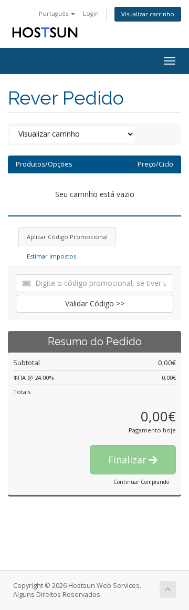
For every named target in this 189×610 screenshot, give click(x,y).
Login (91, 13)
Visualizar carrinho (147, 14)
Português (54, 13)
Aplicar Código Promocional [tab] (67, 237)
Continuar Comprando (141, 481)
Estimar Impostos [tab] (51, 256)
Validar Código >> (94, 303)
